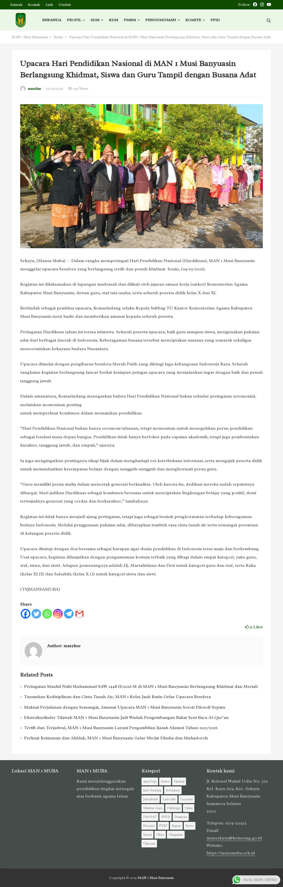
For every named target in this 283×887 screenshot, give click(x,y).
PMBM (130, 19)
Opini (189, 808)
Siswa (189, 826)
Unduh (65, 4)
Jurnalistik (150, 799)
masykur (34, 88)
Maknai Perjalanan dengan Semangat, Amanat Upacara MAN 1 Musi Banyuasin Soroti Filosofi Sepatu (124, 707)
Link (49, 4)
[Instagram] (58, 614)
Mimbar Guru (153, 808)
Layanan (186, 799)
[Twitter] (36, 614)
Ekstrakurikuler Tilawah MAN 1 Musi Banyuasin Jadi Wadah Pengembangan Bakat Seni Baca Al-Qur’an (126, 717)
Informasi (173, 790)
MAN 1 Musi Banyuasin (30, 37)
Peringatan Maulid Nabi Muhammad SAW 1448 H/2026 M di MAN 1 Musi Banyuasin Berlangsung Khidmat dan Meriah (141, 686)
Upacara (149, 843)
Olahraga (173, 808)
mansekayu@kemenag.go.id (234, 838)
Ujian (160, 834)
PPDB (165, 817)
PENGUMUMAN (160, 19)
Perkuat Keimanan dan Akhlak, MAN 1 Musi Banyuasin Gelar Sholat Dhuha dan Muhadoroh (116, 738)
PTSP (163, 826)
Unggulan (176, 834)
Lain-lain (169, 799)
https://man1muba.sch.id (230, 853)
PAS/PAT (150, 817)
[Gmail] (79, 614)
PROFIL (74, 19)
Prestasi (149, 826)
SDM (95, 19)
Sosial (147, 834)
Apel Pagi (149, 781)
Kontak (34, 4)
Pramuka (180, 817)
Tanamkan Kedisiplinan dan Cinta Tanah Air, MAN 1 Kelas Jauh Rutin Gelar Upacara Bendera (117, 696)
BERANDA (51, 19)
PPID (215, 19)
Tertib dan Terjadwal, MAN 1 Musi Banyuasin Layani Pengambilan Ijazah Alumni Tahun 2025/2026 (121, 727)
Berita (58, 37)
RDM (113, 19)
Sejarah (16, 4)
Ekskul (179, 781)
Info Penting (152, 790)
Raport (176, 826)
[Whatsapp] (47, 614)
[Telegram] (69, 614)
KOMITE (193, 19)
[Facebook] (25, 614)
